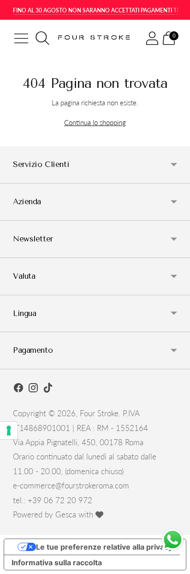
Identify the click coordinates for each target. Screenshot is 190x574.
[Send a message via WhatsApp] (172, 539)
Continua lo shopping (95, 122)
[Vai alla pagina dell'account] (152, 38)
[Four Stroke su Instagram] (33, 389)
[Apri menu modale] (21, 38)
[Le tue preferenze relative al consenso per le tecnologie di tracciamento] (9, 430)
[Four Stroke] (95, 38)
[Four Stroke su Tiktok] (47, 389)
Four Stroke (99, 413)
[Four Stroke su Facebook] (18, 389)
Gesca (65, 514)
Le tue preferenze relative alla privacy (104, 546)
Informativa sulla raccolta (57, 562)
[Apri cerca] (42, 38)
